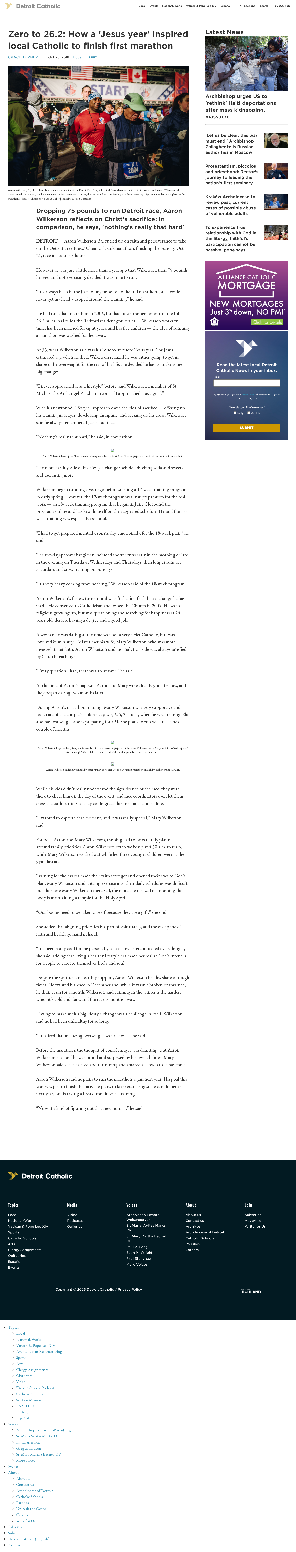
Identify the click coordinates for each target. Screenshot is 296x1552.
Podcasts (75, 1221)
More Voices (136, 1264)
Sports (13, 1232)
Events (154, 5)
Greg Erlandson (28, 1448)
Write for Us (255, 1226)
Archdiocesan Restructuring (39, 1351)
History (22, 1412)
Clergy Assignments (24, 1250)
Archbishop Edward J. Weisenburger (144, 1217)
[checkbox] (247, 413)
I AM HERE (26, 1405)
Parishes (193, 1244)
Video (72, 1215)
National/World (172, 5)
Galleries (74, 1226)
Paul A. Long (137, 1247)
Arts (11, 1244)
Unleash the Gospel (31, 1508)
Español (225, 5)
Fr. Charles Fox (28, 1442)
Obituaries (17, 1256)
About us (193, 1215)
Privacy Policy (247, 394)
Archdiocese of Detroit (205, 1232)
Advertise (253, 1221)
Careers (192, 1250)
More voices (25, 1460)
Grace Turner (23, 57)
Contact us (195, 1221)
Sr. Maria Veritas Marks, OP (146, 1228)
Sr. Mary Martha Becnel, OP (146, 1238)
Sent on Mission (28, 1399)
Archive (14, 1545)
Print (93, 57)
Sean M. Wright (139, 1253)
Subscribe (282, 5)
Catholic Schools (22, 1238)
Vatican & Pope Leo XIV (201, 5)
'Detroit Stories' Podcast (35, 1387)
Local (142, 5)
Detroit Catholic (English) (28, 1539)
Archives (193, 1226)
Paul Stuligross (138, 1259)
